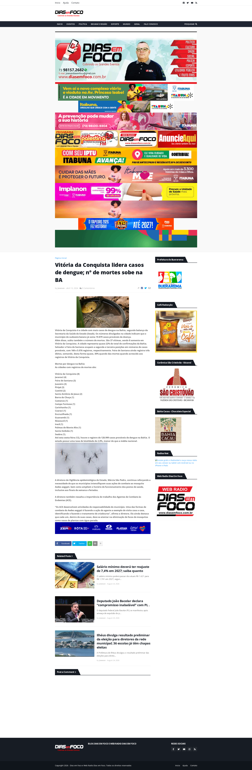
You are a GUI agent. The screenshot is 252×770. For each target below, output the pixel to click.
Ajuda (66, 2)
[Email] (149, 288)
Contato (75, 2)
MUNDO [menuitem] (126, 24)
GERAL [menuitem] (137, 24)
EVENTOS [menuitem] (71, 24)
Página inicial (61, 258)
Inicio (57, 2)
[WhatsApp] (89, 543)
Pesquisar (189, 24)
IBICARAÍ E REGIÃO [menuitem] (99, 24)
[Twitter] (146, 288)
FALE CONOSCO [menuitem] (151, 24)
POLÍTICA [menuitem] (83, 24)
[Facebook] (142, 288)
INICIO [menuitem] (60, 24)
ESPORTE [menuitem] (115, 24)
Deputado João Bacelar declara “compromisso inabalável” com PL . (123, 603)
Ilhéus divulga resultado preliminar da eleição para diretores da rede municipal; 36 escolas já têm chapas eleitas (123, 641)
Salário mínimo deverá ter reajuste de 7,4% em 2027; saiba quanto (123, 569)
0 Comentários (88, 288)
